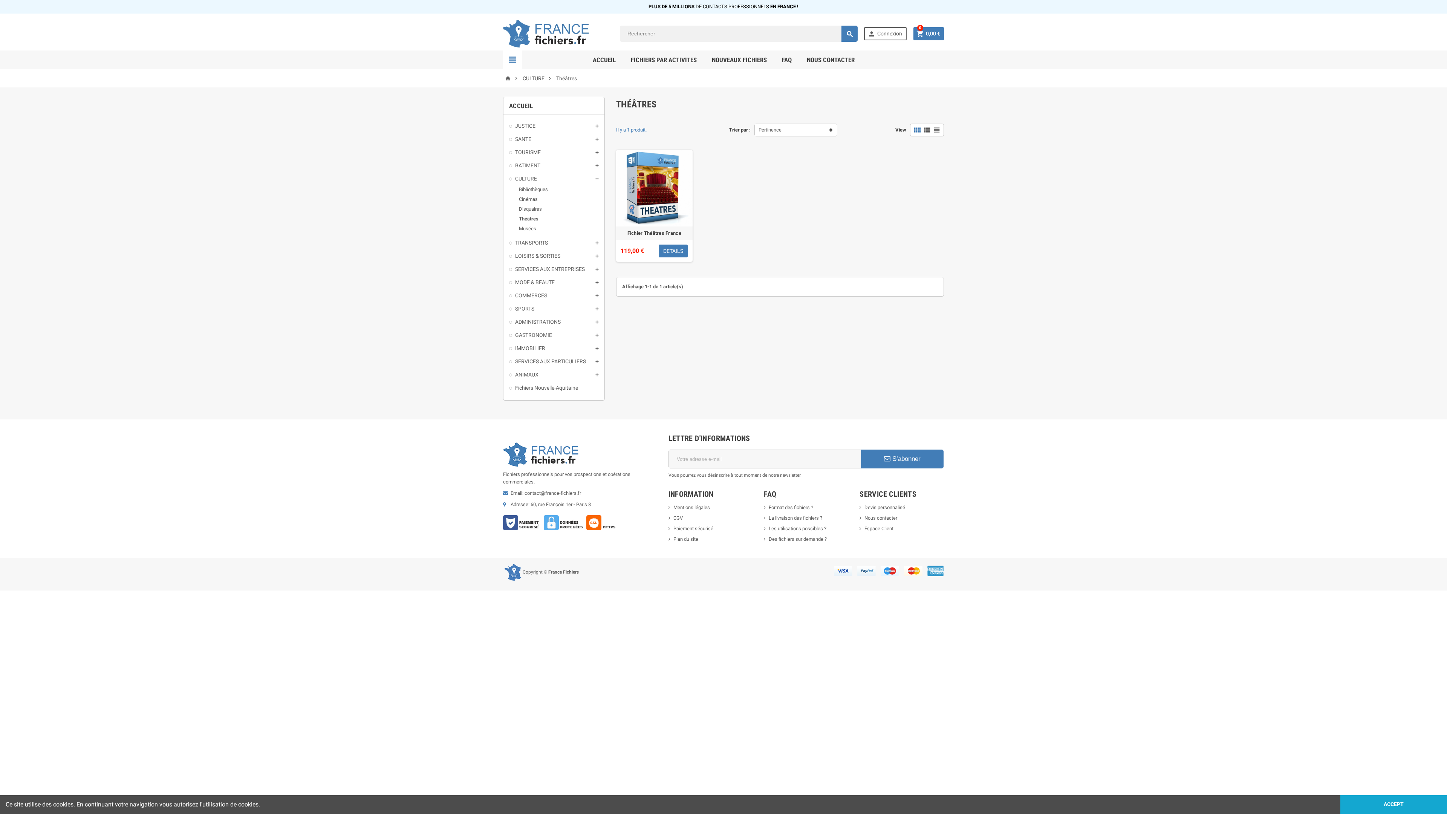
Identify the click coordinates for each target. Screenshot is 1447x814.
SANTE (523, 139)
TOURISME (528, 152)
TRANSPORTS (531, 243)
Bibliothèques (533, 189)
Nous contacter (831, 60)
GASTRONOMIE (533, 335)
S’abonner (905, 458)
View (900, 130)
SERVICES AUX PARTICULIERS (550, 361)
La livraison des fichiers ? (795, 518)
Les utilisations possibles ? (797, 528)
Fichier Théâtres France (654, 233)
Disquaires (530, 209)
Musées (527, 228)
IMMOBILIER (530, 348)
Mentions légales (691, 507)
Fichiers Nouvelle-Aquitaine (546, 388)
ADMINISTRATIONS (538, 322)
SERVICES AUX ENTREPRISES (550, 269)
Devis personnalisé (884, 507)
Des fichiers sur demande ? (798, 539)
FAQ (787, 60)
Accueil (604, 60)
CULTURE (526, 179)
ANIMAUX (526, 375)
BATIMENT (527, 165)
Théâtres (528, 219)
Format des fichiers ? (791, 507)
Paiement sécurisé (693, 528)
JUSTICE (525, 126)
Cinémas (528, 199)
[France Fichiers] (558, 33)
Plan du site (685, 539)
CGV (678, 518)
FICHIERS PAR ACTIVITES (664, 60)
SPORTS (524, 309)
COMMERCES (531, 295)
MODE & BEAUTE (535, 282)
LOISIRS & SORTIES (537, 256)
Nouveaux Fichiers (739, 60)
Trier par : (740, 130)
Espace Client (878, 528)
